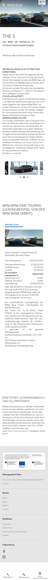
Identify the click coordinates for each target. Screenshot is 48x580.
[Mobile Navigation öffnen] (3, 5)
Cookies (5, 484)
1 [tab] (20, 177)
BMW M (5, 506)
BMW (4, 498)
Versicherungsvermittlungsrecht (14, 532)
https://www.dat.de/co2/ (17, 431)
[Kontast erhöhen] (40, 1)
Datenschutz (7, 528)
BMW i (5, 502)
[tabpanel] (24, 168)
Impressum (6, 524)
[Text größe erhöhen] (44, 1)
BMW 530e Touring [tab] (11, 224)
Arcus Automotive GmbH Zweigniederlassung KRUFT (23, 480)
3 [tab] (27, 177)
